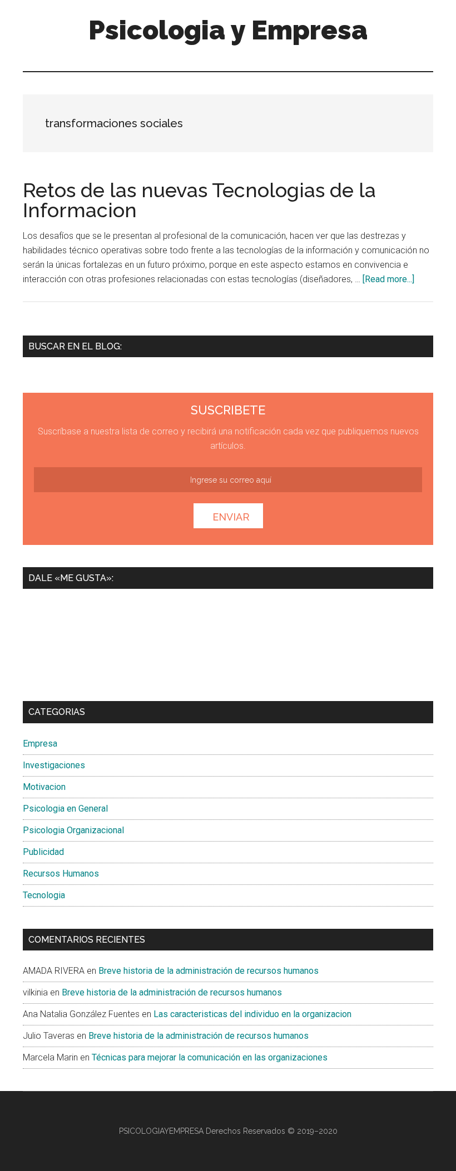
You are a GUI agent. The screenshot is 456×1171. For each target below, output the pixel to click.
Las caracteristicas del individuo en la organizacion (252, 1014)
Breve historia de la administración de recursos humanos (208, 970)
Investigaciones (54, 765)
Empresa (40, 743)
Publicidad (43, 852)
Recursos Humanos (61, 873)
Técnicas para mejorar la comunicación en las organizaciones (210, 1057)
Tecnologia (44, 895)
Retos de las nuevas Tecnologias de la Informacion (199, 200)
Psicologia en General (65, 808)
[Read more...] (388, 279)
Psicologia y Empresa (228, 30)
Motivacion (44, 787)
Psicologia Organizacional (73, 830)
